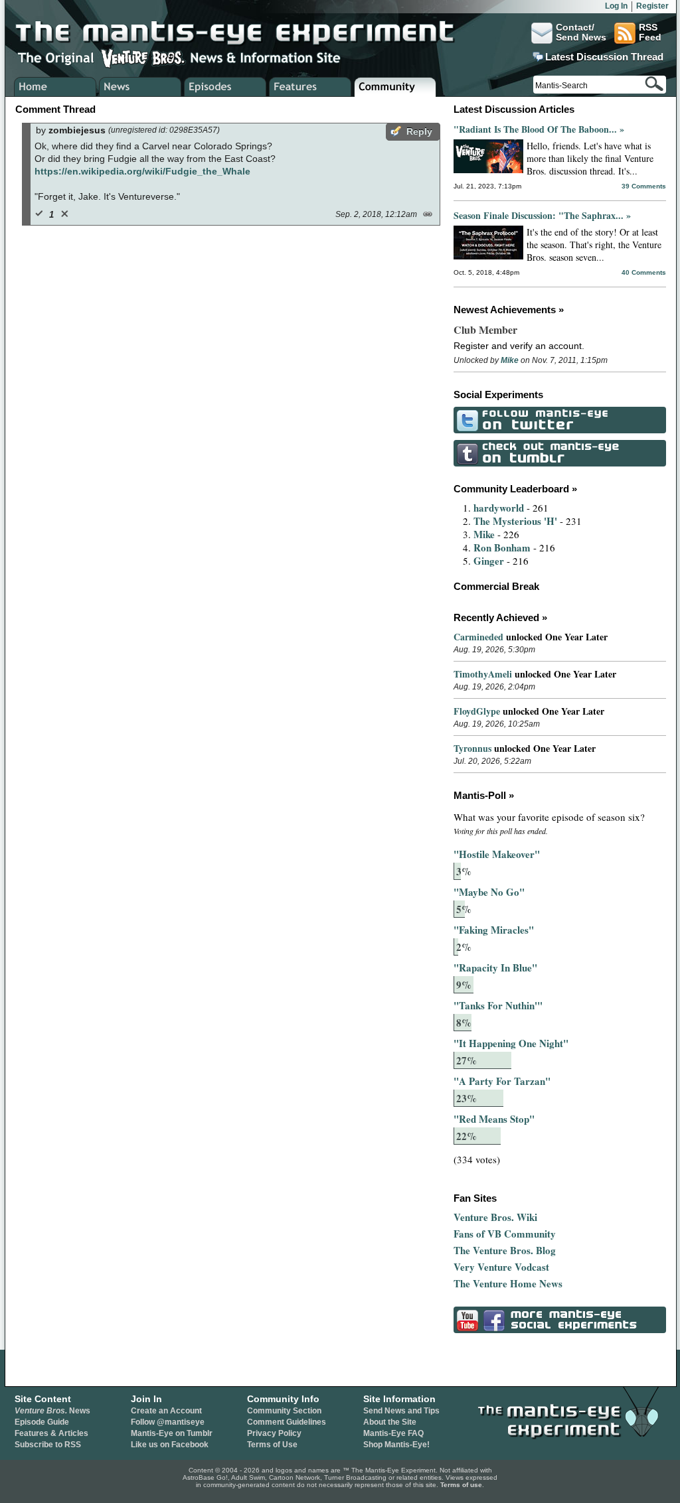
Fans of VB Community (505, 1233)
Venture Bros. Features (310, 87)
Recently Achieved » (500, 617)
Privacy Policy (274, 1433)
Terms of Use (272, 1444)
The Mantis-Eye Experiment (247, 33)
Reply (419, 131)
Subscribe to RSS (48, 1444)
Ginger (488, 560)
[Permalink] (427, 213)
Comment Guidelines (286, 1422)
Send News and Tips (401, 1410)
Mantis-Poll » (484, 795)
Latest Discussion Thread (604, 57)
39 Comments (644, 186)
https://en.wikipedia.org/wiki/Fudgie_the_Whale (142, 171)
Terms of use (461, 1484)
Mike (510, 360)
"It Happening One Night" (511, 1043)
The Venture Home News (508, 1283)
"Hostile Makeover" (497, 854)
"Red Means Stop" (494, 1118)
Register (652, 6)
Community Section (284, 1410)
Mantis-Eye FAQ (393, 1433)
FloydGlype (477, 711)
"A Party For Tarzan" (502, 1081)
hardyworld (498, 507)
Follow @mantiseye (168, 1422)
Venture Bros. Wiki (495, 1217)
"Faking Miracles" (494, 929)
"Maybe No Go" (489, 892)
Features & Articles (51, 1433)
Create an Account (166, 1410)
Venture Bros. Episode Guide (225, 87)
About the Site (389, 1422)
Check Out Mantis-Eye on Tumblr (560, 453)
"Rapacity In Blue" (495, 967)
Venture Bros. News (140, 87)
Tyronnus (472, 748)
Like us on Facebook (170, 1444)
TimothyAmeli (483, 674)
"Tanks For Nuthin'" (498, 1005)
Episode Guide (42, 1422)
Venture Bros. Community (395, 87)
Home (55, 87)
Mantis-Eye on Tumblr (171, 1433)
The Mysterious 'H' (515, 521)
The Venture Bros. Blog (505, 1250)
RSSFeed (650, 32)
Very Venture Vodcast (501, 1266)
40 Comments (644, 272)
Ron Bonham (502, 547)
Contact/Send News (581, 32)
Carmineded (478, 637)
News (52, 1410)
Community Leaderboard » (515, 488)
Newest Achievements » (509, 309)
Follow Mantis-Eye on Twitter (560, 420)
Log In (616, 6)
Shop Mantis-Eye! (396, 1444)
